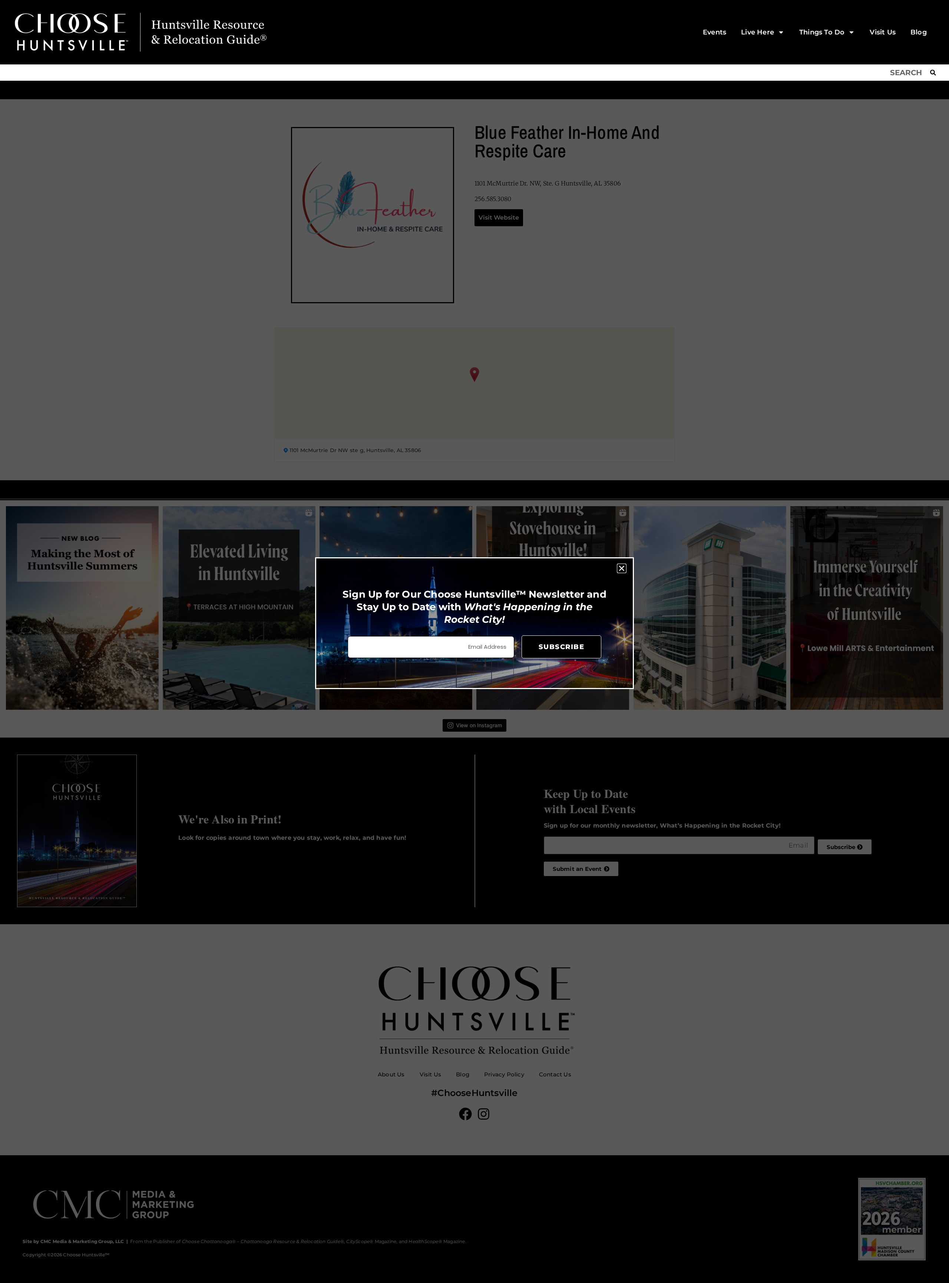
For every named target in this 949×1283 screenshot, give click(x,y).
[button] (621, 568)
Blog (918, 32)
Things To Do (821, 32)
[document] (474, 641)
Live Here (757, 32)
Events (714, 32)
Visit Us (883, 32)
